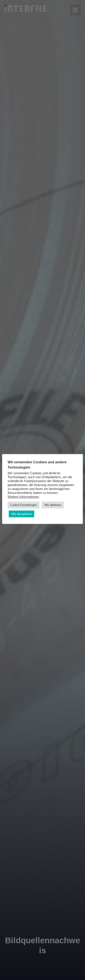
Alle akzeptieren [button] (21, 514)
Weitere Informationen (23, 497)
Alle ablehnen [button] (52, 505)
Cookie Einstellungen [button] (23, 505)
